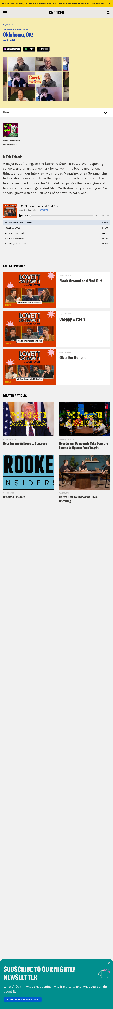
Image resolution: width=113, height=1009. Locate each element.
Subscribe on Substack (23, 1000)
